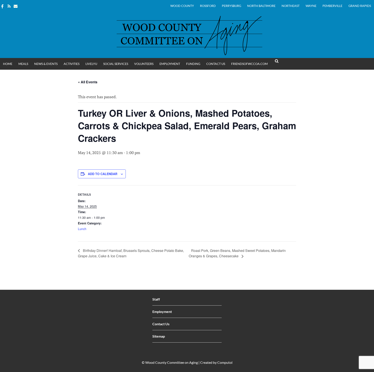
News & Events (46, 64)
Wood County (182, 6)
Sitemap (158, 336)
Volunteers (143, 64)
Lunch (82, 229)
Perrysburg (231, 6)
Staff (156, 299)
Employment (170, 64)
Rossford (208, 6)
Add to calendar (102, 174)
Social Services (115, 64)
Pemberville (332, 6)
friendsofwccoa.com (249, 64)
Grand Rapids (359, 6)
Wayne (311, 6)
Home (7, 64)
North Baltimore (261, 6)
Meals (23, 64)
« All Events (87, 81)
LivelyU (91, 64)
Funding (193, 64)
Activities (71, 64)
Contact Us (215, 64)
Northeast (291, 6)
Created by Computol (216, 362)
